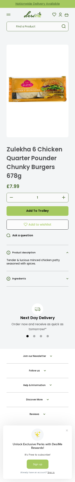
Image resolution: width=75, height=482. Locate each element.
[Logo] (32, 14)
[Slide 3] (41, 336)
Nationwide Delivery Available (37, 4)
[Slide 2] (34, 336)
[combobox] (37, 26)
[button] (66, 14)
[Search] (63, 26)
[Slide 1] (27, 336)
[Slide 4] (48, 336)
